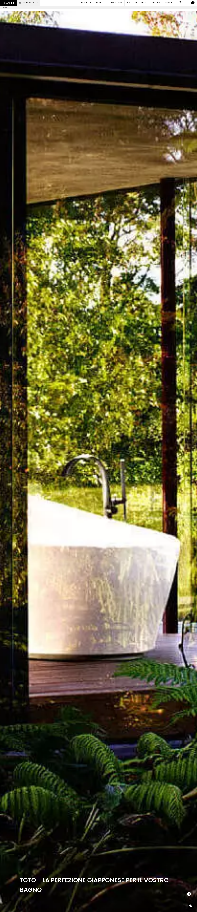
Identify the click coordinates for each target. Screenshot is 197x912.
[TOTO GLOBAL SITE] (8, 3)
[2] (27, 905)
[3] (33, 905)
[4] (38, 905)
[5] (44, 905)
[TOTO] (98, 461)
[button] (28, 3)
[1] (22, 905)
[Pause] (189, 894)
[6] (50, 905)
